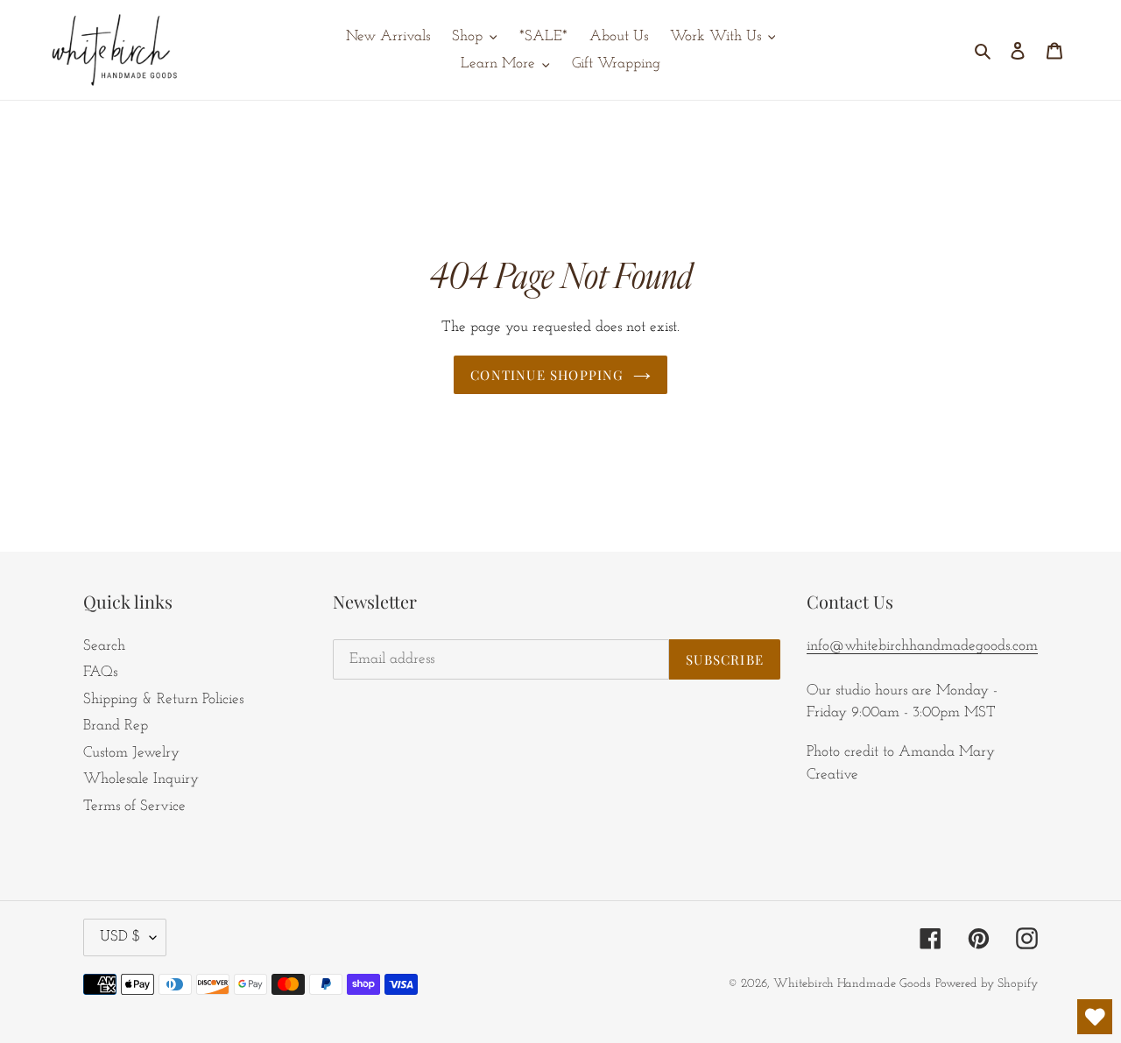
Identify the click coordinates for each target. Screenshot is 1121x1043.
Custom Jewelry (131, 752)
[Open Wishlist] (1094, 1016)
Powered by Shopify (986, 983)
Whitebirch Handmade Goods (852, 983)
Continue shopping (547, 375)
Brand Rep (115, 725)
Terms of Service (134, 806)
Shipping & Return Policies (163, 699)
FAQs (100, 672)
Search (104, 645)
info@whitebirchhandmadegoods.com (922, 645)
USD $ (120, 936)
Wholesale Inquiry (141, 779)
